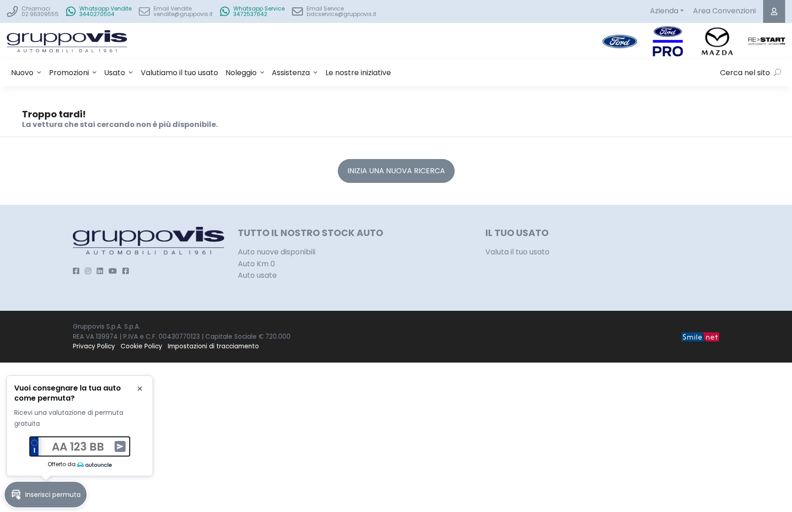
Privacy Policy (94, 346)
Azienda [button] (664, 11)
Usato (114, 72)
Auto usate (257, 275)
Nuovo (22, 72)
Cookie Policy (141, 346)
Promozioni (69, 72)
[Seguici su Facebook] (76, 271)
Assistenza (291, 72)
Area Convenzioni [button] (724, 11)
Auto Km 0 (256, 264)
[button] (45, 495)
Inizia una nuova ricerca (396, 170)
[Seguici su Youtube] (113, 271)
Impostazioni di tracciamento (213, 346)
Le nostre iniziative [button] (358, 72)
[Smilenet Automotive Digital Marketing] (700, 336)
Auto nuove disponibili (276, 252)
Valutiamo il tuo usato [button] (179, 72)
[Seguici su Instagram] (88, 271)
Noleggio (241, 72)
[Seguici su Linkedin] (100, 271)
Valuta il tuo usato (517, 252)
